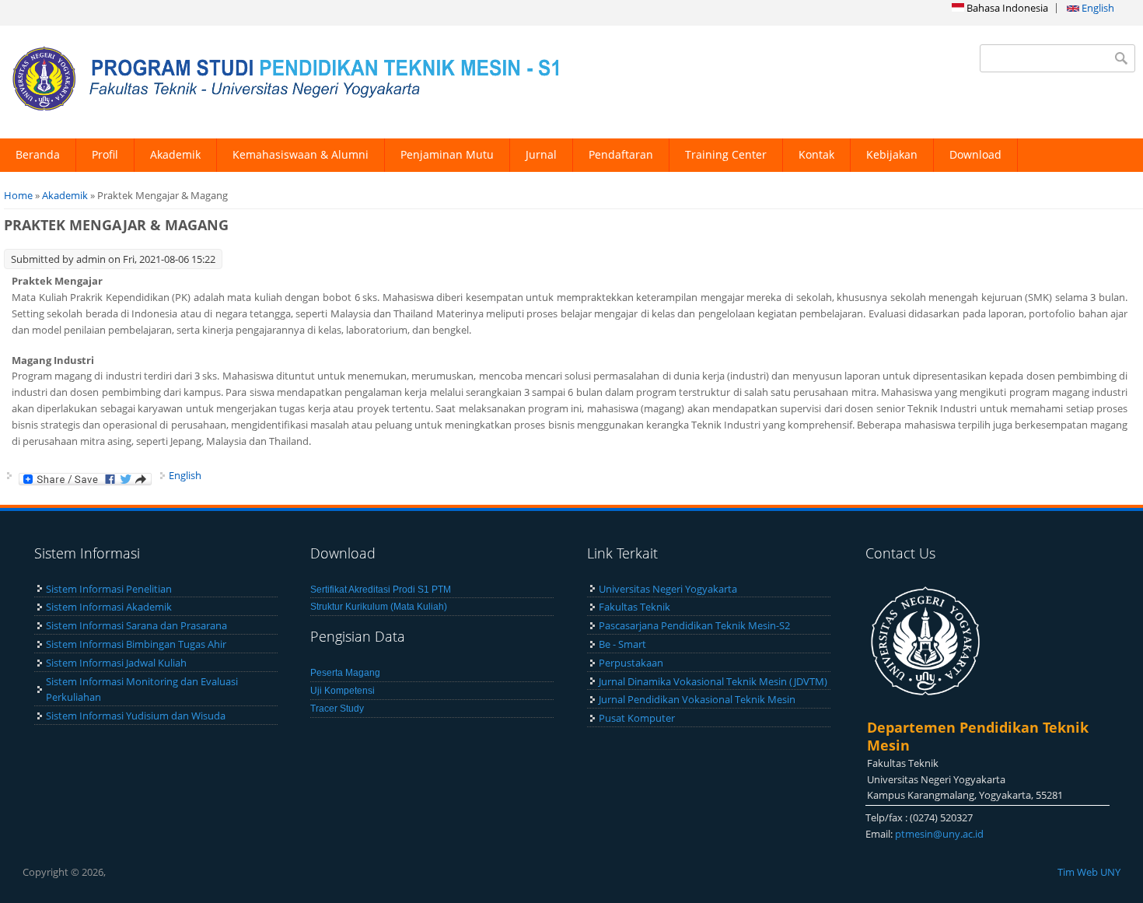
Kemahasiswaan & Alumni (300, 154)
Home (18, 195)
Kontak (816, 154)
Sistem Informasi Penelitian (109, 589)
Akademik (175, 154)
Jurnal (541, 154)
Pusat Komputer (637, 718)
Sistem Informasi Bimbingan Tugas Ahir (136, 644)
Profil (105, 154)
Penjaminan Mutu (447, 154)
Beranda (38, 154)
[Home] (282, 82)
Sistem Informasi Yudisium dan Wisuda (135, 716)
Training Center (726, 154)
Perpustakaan (631, 663)
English (1096, 8)
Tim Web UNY (1088, 872)
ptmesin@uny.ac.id (939, 834)
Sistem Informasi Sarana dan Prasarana (136, 625)
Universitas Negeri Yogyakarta (668, 589)
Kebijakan (892, 154)
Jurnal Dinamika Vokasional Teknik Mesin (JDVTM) (713, 681)
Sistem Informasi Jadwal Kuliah (116, 663)
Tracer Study (337, 708)
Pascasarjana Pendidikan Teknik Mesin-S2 (694, 625)
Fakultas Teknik (634, 607)
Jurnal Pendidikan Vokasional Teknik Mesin (697, 699)
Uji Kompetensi (342, 690)
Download (975, 154)
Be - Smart (622, 644)
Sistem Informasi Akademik (109, 607)
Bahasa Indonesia (1006, 8)
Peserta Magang (345, 672)
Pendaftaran (621, 154)
